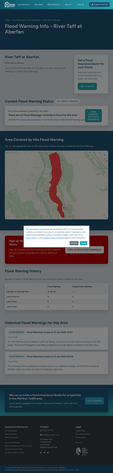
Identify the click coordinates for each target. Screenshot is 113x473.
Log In (80, 4)
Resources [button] (53, 4)
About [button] (68, 4)
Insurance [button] (23, 4)
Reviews (39, 4)
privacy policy (31, 238)
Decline (74, 243)
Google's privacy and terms (53, 238)
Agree (83, 243)
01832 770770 (100, 4)
